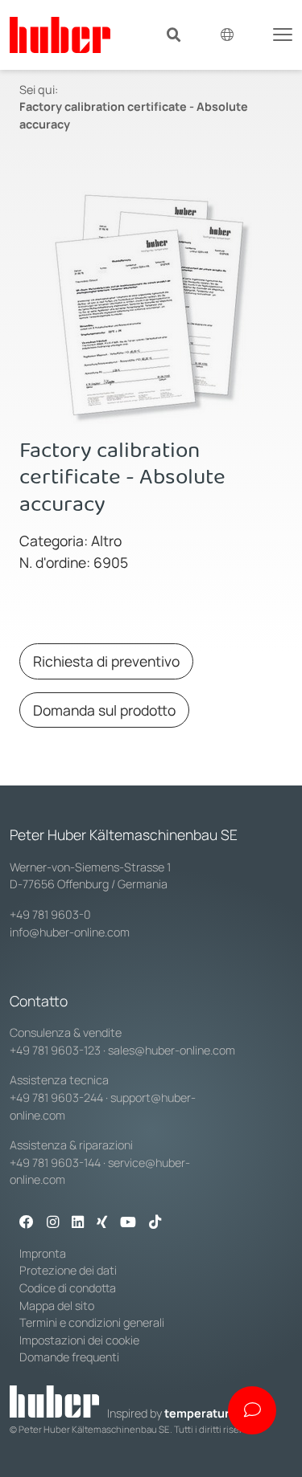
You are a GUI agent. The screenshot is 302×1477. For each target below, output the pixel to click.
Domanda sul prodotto (104, 710)
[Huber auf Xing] (102, 1223)
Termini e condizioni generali (91, 1322)
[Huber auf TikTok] (155, 1223)
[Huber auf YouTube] (128, 1223)
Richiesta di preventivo (106, 661)
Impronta (42, 1253)
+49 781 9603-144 (55, 1162)
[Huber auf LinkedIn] (78, 1223)
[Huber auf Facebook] (26, 1223)
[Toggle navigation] (282, 33)
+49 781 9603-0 (50, 914)
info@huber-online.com (70, 932)
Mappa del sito (56, 1305)
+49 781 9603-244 (56, 1097)
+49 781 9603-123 (55, 1050)
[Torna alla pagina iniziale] (60, 35)
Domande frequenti (69, 1357)
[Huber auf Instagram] (53, 1223)
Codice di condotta (67, 1287)
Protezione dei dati (68, 1270)
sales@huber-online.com (171, 1050)
